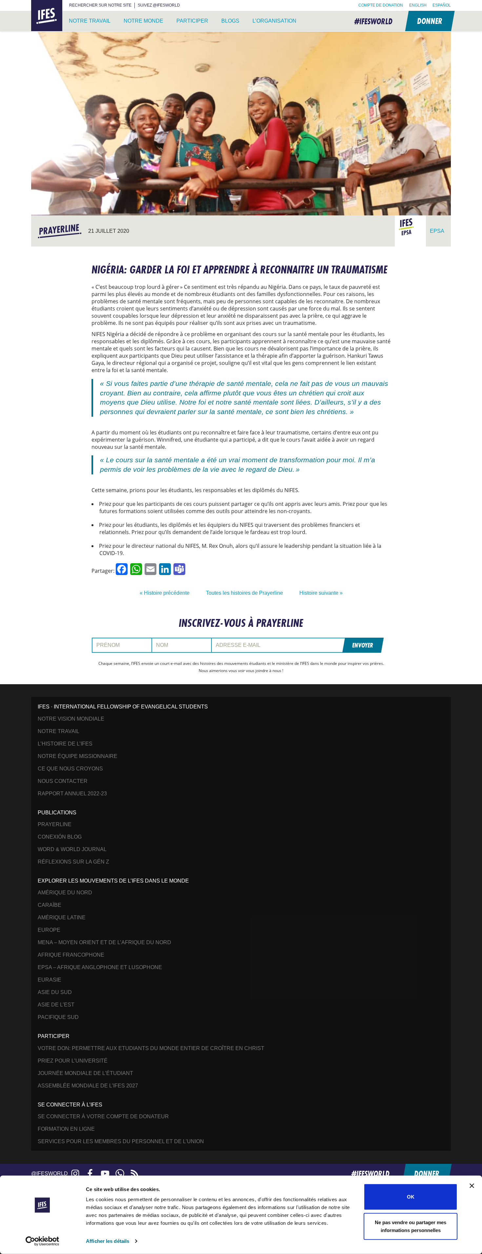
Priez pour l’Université (73, 1061)
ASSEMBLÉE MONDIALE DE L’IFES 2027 (88, 1085)
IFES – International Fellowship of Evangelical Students (46, 16)
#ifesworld (373, 21)
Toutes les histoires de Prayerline (244, 593)
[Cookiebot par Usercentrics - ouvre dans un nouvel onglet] (42, 1241)
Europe (49, 930)
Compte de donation (380, 5)
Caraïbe (49, 905)
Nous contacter (63, 781)
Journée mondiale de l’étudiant (85, 1073)
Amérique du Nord (65, 892)
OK (410, 1197)
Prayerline (54, 824)
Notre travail (89, 21)
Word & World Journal (72, 849)
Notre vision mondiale (71, 719)
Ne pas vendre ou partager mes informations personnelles (410, 1226)
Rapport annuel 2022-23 (72, 793)
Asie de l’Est (56, 1004)
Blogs (230, 21)
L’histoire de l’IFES (65, 743)
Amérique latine (62, 917)
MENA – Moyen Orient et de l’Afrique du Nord (104, 942)
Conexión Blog (60, 837)
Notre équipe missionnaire (77, 756)
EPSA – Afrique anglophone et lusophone (100, 967)
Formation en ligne (66, 1129)
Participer (192, 21)
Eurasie (49, 980)
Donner (429, 20)
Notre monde (143, 21)
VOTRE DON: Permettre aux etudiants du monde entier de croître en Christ (151, 1048)
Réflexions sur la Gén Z (73, 862)
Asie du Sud (55, 992)
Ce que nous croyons (70, 768)
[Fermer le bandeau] (472, 1186)
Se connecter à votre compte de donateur (103, 1116)
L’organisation (274, 21)
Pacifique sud (58, 1017)
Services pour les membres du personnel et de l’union (121, 1141)
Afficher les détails (107, 1241)
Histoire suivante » (321, 593)
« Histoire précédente (165, 593)
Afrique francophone (71, 955)
